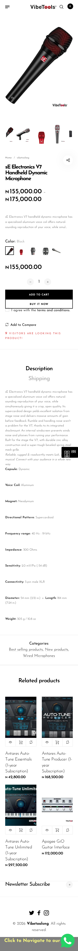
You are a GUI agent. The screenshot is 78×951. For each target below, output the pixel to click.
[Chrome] (33, 250)
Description (39, 369)
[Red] (21, 250)
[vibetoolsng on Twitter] (31, 912)
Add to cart (21, 742)
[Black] (9, 250)
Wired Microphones (39, 656)
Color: (14, 242)
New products (56, 650)
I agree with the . (40, 310)
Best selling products (26, 650)
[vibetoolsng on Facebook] (39, 912)
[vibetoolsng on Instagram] (46, 912)
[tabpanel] (39, 65)
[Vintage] (44, 250)
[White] (56, 250)
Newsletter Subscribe (27, 884)
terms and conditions (53, 310)
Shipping (39, 379)
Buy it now (39, 304)
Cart (70, 6)
